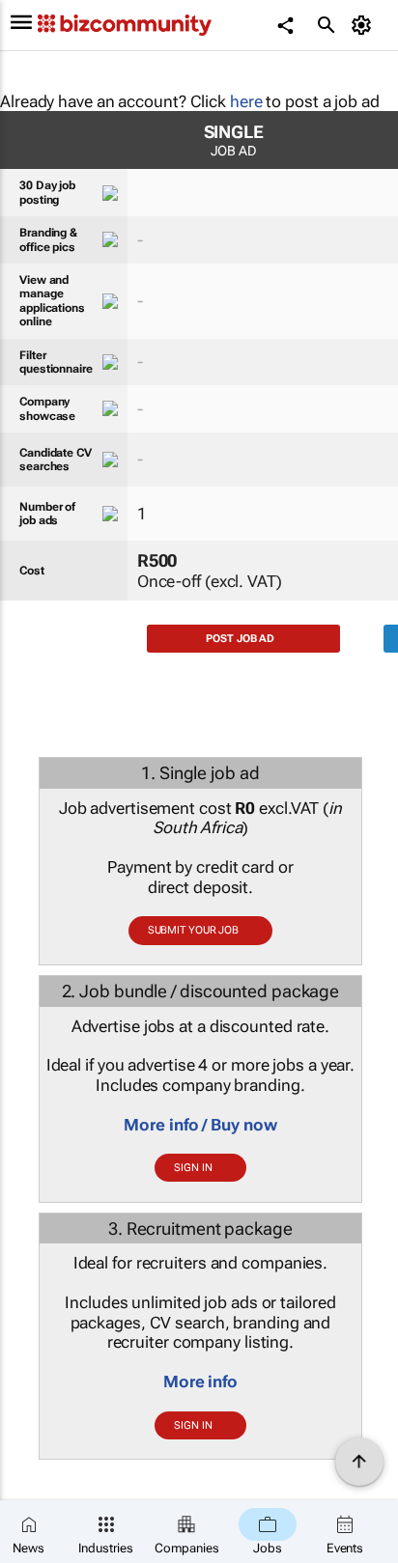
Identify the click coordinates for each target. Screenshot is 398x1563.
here (246, 101)
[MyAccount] (365, 25)
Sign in (193, 1167)
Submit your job (194, 930)
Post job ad (240, 638)
